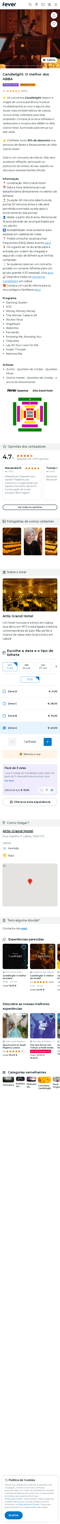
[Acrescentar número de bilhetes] (48, 742)
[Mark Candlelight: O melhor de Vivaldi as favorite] (51, 947)
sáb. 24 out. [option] (27, 666)
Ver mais (9, 780)
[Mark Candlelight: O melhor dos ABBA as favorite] (54, 24)
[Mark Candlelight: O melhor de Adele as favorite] (24, 947)
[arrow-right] (56, 667)
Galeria (51, 59)
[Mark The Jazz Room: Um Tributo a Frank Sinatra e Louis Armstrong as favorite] (51, 1016)
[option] (30, 691)
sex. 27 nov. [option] (43, 666)
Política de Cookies (13, 1499)
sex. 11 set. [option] (10, 666)
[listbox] (30, 667)
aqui (48, 242)
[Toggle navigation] (55, 4)
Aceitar (13, 1515)
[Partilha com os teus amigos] (54, 15)
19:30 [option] (30, 679)
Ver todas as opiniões (30, 507)
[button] (30, 691)
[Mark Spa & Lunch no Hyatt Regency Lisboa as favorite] (24, 1016)
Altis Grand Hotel (18, 831)
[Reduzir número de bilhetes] (12, 742)
